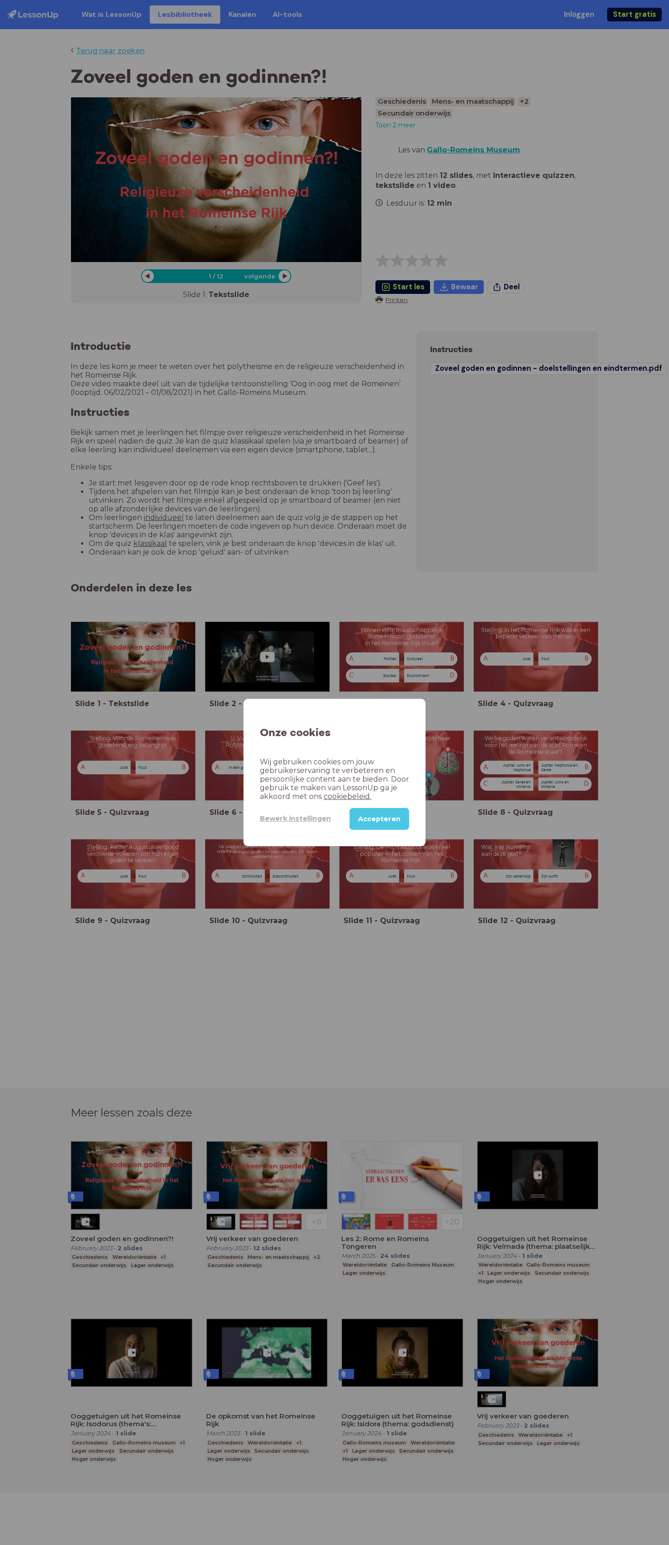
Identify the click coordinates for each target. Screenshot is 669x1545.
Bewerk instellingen (295, 818)
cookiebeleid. (347, 796)
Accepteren (379, 819)
